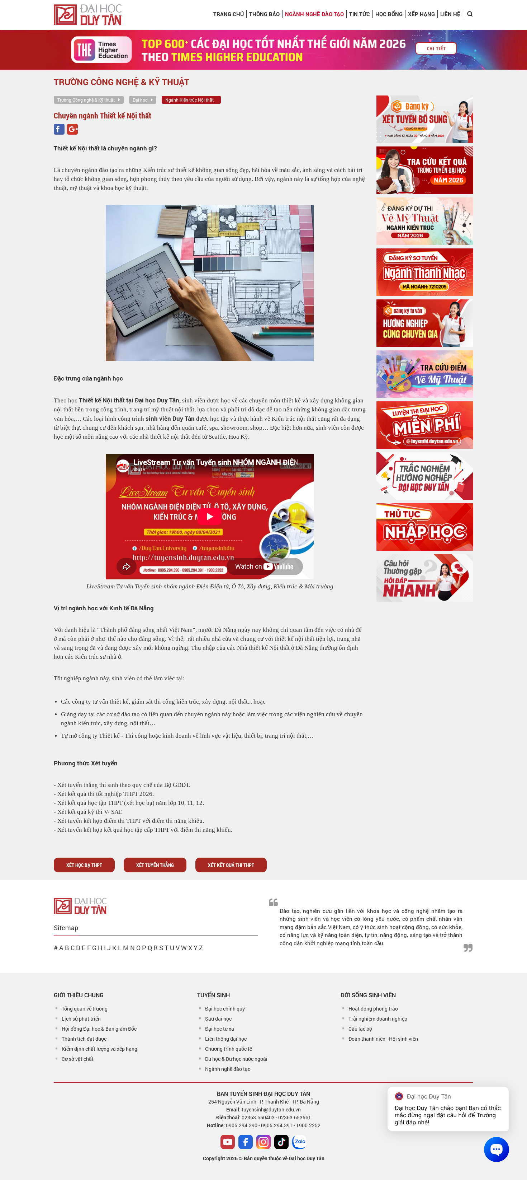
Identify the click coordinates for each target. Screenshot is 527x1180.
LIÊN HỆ (450, 14)
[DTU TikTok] (281, 1142)
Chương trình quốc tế (228, 1048)
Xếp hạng (421, 14)
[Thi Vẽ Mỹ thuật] (424, 221)
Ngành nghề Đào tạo (314, 14)
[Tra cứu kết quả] (424, 170)
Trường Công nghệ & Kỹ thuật (86, 100)
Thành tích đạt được (84, 1038)
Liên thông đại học (226, 1038)
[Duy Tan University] (88, 14)
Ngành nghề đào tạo (228, 1068)
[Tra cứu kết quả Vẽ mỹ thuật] (424, 374)
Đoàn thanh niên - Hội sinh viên (383, 1038)
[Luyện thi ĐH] (424, 425)
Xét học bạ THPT (84, 865)
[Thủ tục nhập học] (424, 527)
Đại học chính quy (225, 1008)
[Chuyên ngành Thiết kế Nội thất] (59, 129)
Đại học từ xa (219, 1028)
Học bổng (389, 14)
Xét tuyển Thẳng (155, 865)
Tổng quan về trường (85, 1008)
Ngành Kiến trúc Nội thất (189, 100)
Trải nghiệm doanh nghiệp (377, 1018)
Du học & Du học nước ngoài (236, 1058)
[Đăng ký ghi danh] (424, 119)
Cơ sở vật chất (78, 1058)
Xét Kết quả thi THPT (231, 865)
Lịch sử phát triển (81, 1018)
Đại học (140, 100)
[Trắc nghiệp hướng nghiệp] (424, 476)
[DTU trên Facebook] (245, 1142)
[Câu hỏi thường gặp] (424, 578)
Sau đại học (218, 1018)
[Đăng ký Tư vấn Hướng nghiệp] (424, 323)
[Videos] (227, 1142)
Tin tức (359, 14)
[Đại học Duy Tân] (80, 905)
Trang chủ (228, 14)
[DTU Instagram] (263, 1142)
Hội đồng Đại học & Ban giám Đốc (99, 1028)
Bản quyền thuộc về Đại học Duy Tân (284, 1158)
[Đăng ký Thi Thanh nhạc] (424, 272)
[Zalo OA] (299, 1142)
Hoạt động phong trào (373, 1008)
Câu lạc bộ (360, 1028)
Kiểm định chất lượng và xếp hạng (99, 1048)
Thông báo (264, 14)
